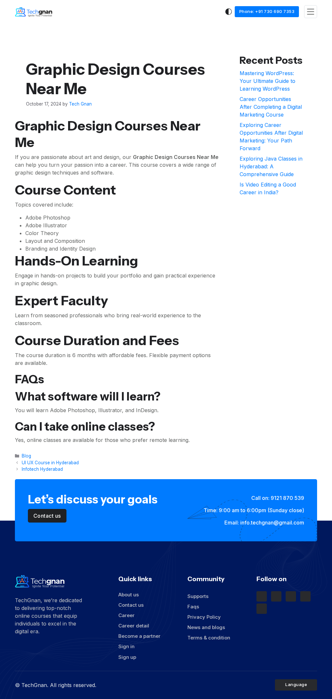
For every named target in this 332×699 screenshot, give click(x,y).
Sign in (126, 646)
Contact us (131, 605)
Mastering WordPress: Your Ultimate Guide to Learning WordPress (267, 81)
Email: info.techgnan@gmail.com (263, 522)
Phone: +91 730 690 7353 (267, 11)
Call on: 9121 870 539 (277, 498)
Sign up (127, 657)
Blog (26, 455)
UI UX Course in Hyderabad (50, 462)
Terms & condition (208, 638)
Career (126, 615)
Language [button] (296, 684)
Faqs (193, 606)
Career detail (133, 626)
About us (128, 595)
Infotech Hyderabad (42, 469)
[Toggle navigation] (310, 11)
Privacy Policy (204, 617)
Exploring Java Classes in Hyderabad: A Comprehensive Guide (271, 166)
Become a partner (139, 636)
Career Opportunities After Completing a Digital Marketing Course (271, 107)
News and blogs (206, 627)
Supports (198, 596)
